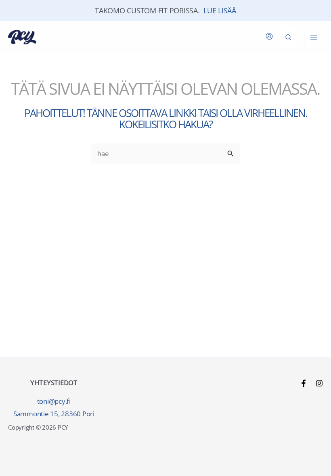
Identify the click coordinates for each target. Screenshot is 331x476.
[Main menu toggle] (313, 37)
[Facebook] (303, 383)
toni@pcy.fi (54, 401)
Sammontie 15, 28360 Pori (53, 413)
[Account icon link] (269, 36)
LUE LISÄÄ (219, 10)
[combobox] (165, 153)
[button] (288, 37)
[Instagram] (319, 383)
